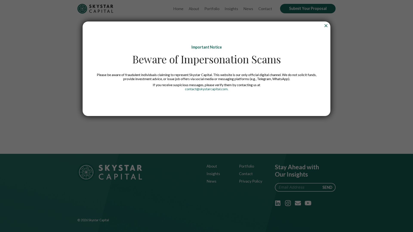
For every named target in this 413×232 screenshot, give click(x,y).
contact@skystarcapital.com (206, 89)
